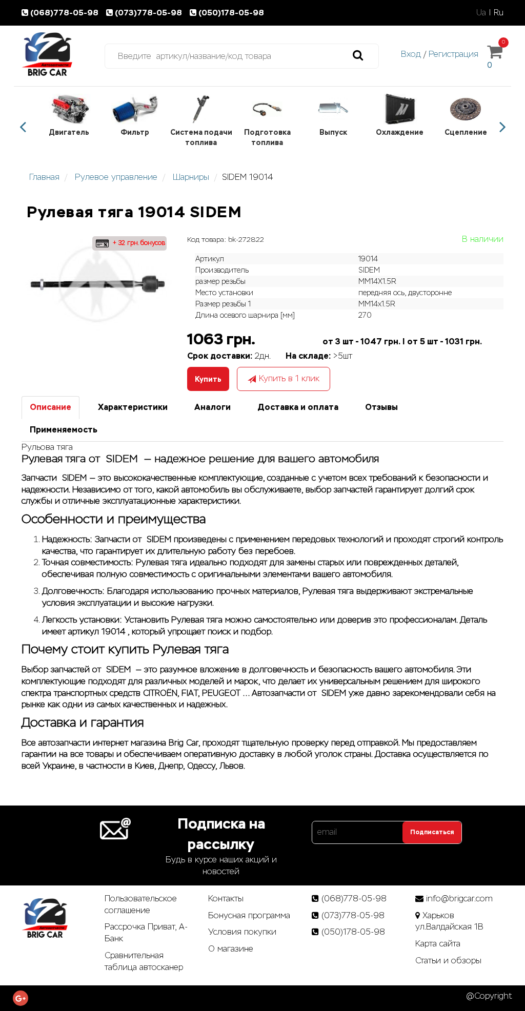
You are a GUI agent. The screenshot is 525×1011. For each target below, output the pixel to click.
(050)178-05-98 (231, 12)
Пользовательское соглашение (141, 904)
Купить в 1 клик (289, 378)
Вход (411, 54)
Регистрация (453, 54)
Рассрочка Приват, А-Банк (146, 932)
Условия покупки (242, 932)
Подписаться (432, 832)
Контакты (226, 898)
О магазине (230, 949)
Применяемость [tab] (63, 429)
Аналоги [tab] (212, 407)
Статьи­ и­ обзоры (448, 960)
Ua (481, 12)
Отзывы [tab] (381, 407)
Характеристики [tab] (133, 407)
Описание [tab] (50, 407)
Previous (22, 127)
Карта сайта (437, 943)
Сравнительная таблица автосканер (144, 961)
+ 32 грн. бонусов (138, 242)
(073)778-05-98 (149, 12)
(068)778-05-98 (65, 12)
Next (502, 127)
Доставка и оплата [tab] (297, 407)
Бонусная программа (249, 915)
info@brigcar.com (459, 898)
